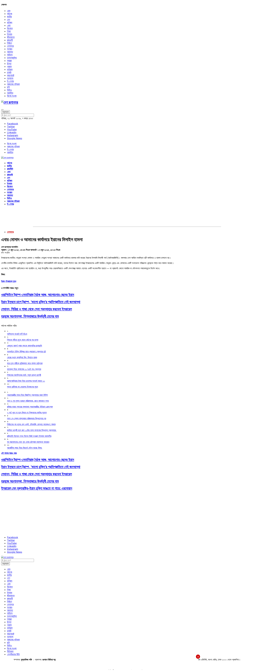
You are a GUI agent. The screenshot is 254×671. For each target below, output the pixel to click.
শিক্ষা (9, 31)
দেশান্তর (10, 45)
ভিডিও (9, 89)
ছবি (8, 87)
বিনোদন (10, 28)
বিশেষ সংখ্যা (11, 95)
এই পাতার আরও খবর (9, 453)
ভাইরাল (9, 69)
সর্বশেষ (9, 13)
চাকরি (9, 72)
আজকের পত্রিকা (13, 84)
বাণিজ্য (9, 22)
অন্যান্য (10, 78)
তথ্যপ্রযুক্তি (12, 57)
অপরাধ (9, 48)
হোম (8, 10)
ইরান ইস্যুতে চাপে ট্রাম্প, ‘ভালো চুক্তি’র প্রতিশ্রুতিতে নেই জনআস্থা (40, 302)
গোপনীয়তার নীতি (13, 654)
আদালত (10, 51)
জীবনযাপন (11, 37)
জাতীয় (9, 16)
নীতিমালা (10, 651)
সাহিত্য (9, 54)
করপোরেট (10, 75)
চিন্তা (9, 63)
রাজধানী (10, 40)
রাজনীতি (10, 168)
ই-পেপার (10, 81)
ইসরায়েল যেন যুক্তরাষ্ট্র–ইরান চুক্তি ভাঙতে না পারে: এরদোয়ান (36, 488)
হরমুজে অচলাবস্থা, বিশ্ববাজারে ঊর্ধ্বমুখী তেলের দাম (30, 316)
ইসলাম (9, 34)
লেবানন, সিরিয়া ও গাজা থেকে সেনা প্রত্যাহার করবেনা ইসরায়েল (36, 309)
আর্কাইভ (10, 92)
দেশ (8, 19)
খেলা (8, 25)
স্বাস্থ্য (9, 60)
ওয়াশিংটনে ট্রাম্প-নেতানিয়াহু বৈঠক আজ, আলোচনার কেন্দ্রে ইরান (37, 294)
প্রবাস (9, 66)
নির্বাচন (9, 43)
